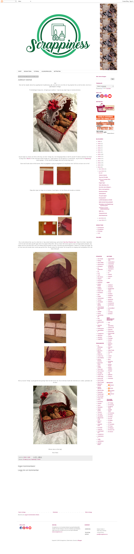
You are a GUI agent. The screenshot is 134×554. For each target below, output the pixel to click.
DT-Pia (109, 422)
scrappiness (101, 333)
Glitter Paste (111, 350)
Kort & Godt (100, 380)
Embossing (111, 331)
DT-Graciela (111, 413)
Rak (99, 294)
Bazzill (28, 158)
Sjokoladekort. (102, 193)
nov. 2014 (101, 171)
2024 (99, 145)
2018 (99, 158)
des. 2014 (101, 169)
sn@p (99, 439)
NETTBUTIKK (57, 71)
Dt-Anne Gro (111, 429)
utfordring (100, 335)
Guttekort (110, 285)
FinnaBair (100, 373)
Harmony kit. (101, 264)
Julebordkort (111, 262)
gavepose (110, 299)
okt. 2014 (101, 218)
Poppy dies (100, 398)
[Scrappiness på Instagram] (106, 97)
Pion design (100, 396)
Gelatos (110, 340)
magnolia (100, 429)
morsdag (110, 312)
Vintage (99, 311)
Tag (109, 372)
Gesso (109, 342)
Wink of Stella (99, 421)
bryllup (109, 297)
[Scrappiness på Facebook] (98, 97)
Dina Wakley (101, 357)
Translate (108, 88)
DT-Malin (25, 459)
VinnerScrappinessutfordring (101, 308)
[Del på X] (37, 457)
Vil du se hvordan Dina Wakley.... (104, 180)
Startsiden (55, 512)
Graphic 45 (100, 374)
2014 (99, 167)
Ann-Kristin (100, 258)
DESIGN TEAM (27, 71)
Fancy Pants (101, 371)
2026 (99, 141)
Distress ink (111, 327)
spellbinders (101, 441)
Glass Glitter (101, 262)
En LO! (100, 173)
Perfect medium (100, 288)
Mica (109, 359)
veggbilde (100, 339)
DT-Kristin (100, 231)
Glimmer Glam (110, 344)
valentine (100, 337)
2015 (99, 165)
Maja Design (101, 382)
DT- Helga (110, 403)
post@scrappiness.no (102, 534)
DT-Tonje (110, 426)
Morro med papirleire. (104, 189)
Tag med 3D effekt (103, 177)
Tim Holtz (100, 414)
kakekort (110, 301)
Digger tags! (102, 183)
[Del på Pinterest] (41, 457)
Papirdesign (88, 158)
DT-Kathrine (100, 229)
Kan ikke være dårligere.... (105, 187)
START (20, 71)
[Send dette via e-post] (34, 457)
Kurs (99, 273)
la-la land (100, 427)
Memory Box (101, 390)
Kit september (100, 269)
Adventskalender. (103, 215)
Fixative (110, 336)
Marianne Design (100, 384)
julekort (110, 274)
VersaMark (100, 302)
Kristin (111, 388)
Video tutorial (99, 304)
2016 (99, 163)
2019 (99, 156)
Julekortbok (111, 264)
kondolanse (111, 303)
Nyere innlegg (21, 512)
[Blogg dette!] (36, 457)
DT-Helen (110, 415)
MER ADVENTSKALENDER (106, 202)
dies (99, 318)
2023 (99, 148)
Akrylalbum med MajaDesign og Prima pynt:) (106, 205)
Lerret (109, 357)
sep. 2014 (101, 220)
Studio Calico (99, 409)
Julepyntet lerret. (103, 213)
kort (109, 310)
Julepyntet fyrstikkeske (111, 266)
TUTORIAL (36, 71)
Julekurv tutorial (103, 175)
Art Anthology (100, 346)
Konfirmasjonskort (111, 289)
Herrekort (110, 286)
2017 (99, 160)
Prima (99, 399)
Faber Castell (99, 366)
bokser (99, 313)
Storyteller (100, 407)
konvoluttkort (111, 308)
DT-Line (110, 418)
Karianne (112, 385)
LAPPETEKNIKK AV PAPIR (105, 200)
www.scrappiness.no (57, 532)
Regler (99, 296)
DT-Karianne (101, 227)
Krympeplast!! (102, 198)
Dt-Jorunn (110, 431)
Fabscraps (100, 369)
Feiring (99, 260)
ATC (109, 322)
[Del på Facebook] (39, 457)
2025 (99, 143)
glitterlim (110, 374)
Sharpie (99, 403)
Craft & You (100, 356)
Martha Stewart (99, 388)
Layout (109, 355)
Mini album (100, 277)
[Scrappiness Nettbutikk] (105, 112)
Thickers (100, 412)
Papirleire (100, 282)
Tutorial (38, 459)
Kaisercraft (100, 378)
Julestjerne (111, 269)
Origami (99, 278)
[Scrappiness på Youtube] (110, 97)
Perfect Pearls (99, 285)
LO (109, 354)
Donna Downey (100, 360)
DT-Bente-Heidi (110, 407)
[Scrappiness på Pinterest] (102, 97)
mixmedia (110, 378)
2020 (99, 154)
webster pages (99, 443)
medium (110, 376)
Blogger (80, 540)
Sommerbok (101, 298)
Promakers (100, 292)
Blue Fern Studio (100, 351)
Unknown (112, 394)
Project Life (100, 290)
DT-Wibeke (111, 428)
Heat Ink (110, 352)
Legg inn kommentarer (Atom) (31, 514)
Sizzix (99, 405)
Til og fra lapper (103, 195)
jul (27, 459)
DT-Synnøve (111, 424)
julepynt (110, 276)
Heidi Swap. (101, 376)
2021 (99, 152)
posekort (110, 313)
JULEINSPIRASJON (46, 71)
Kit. (98, 271)
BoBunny (100, 354)
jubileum (100, 320)
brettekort (110, 295)
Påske (109, 270)
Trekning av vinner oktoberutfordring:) (104, 208)
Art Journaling (110, 325)
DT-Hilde (110, 416)
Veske (109, 291)
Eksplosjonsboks (103, 191)
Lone (99, 233)
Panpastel (100, 280)
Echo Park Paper (100, 363)
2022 (99, 150)
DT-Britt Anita (110, 410)
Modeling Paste (110, 362)
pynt (109, 278)
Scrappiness (112, 391)
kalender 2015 (100, 326)
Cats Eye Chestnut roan (69, 242)
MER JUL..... (102, 211)
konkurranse (101, 328)
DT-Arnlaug (111, 404)
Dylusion (110, 329)
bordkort (110, 293)
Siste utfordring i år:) (104, 185)
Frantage (110, 338)
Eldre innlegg (88, 512)
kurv (30, 459)
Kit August (100, 266)
